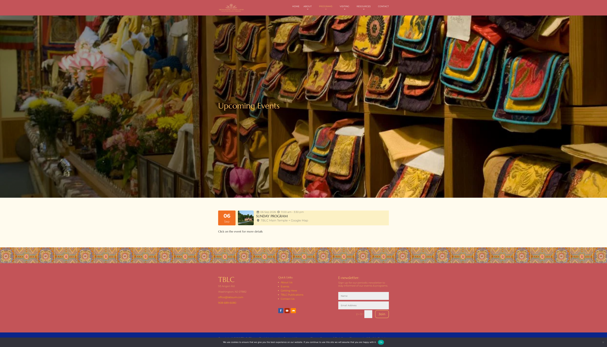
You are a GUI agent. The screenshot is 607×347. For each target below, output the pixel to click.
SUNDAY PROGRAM (272, 216)
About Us (286, 282)
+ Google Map (298, 220)
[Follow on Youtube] (287, 310)
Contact (383, 6)
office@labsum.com (230, 297)
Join (382, 314)
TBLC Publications (292, 294)
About (308, 6)
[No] (603, 342)
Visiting (344, 6)
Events (285, 286)
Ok (381, 342)
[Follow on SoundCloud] (293, 310)
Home (295, 6)
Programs (325, 6)
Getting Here (289, 290)
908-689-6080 (227, 302)
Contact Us (287, 298)
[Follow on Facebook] (280, 310)
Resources (364, 6)
